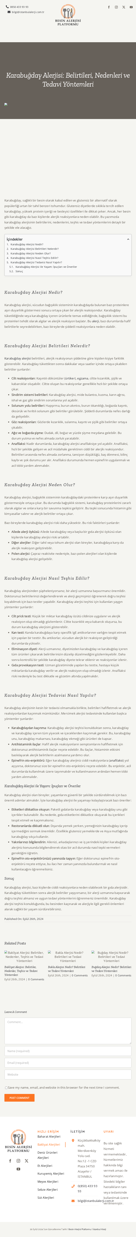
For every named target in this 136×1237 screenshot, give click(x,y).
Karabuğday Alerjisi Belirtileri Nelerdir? (35, 248)
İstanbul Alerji (99, 1229)
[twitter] (124, 7)
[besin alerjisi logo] (68, 6)
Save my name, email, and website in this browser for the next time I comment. (64, 1087)
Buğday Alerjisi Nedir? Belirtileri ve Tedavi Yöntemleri (111, 956)
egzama (82, 378)
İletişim (77, 1131)
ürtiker (70, 378)
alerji (95, 321)
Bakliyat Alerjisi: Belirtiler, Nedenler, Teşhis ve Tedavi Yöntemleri (24, 956)
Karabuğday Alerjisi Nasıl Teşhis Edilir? (34, 258)
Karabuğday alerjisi (17, 358)
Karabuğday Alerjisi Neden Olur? (31, 253)
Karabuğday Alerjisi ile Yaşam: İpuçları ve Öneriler (46, 266)
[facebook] (109, 7)
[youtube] (131, 7)
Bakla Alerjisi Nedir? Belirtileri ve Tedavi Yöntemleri (68, 956)
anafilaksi (116, 760)
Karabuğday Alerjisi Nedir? (27, 244)
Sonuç (19, 271)
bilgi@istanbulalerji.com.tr (96, 1201)
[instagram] (116, 7)
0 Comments (36, 979)
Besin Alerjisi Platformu (80, 1229)
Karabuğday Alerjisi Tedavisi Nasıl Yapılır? (36, 262)
